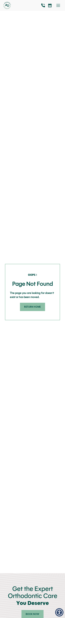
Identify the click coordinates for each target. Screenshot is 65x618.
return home (32, 306)
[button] (59, 612)
